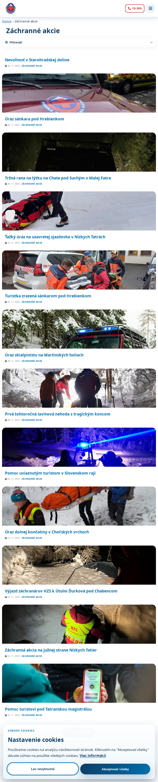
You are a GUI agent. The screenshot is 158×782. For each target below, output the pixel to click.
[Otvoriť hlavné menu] (150, 8)
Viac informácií (93, 755)
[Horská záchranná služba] (11, 8)
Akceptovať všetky (115, 769)
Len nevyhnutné (43, 769)
